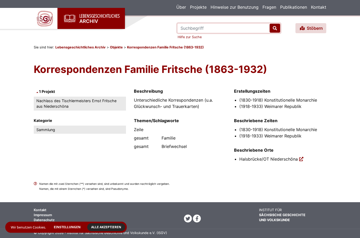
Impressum (43, 215)
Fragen (269, 7)
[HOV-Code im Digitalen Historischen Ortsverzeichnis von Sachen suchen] (301, 159)
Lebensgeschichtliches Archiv (80, 47)
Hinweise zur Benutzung (235, 7)
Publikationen (293, 7)
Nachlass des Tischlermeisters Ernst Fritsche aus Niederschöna (76, 103)
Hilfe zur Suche (190, 37)
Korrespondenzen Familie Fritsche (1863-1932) (165, 47)
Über (181, 7)
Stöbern (314, 28)
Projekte (198, 7)
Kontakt (318, 7)
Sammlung (45, 129)
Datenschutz (44, 220)
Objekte (116, 47)
